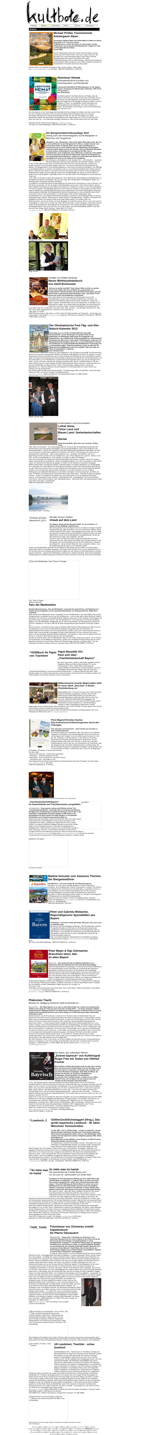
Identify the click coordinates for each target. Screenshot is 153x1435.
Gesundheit (34, 1432)
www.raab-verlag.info (35, 374)
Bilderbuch (57, 1430)
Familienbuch (75, 1430)
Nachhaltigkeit (43, 1430)
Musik (55, 1432)
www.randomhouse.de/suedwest (39, 1109)
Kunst (47, 1429)
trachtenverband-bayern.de (69, 833)
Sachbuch (53, 1429)
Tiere (51, 1430)
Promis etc (71, 1432)
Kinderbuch (66, 1430)
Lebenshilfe (92, 1430)
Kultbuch (41, 1429)
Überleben (42, 1432)
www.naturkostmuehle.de (59, 712)
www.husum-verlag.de (36, 1389)
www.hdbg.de (83, 1043)
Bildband (67, 1429)
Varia (86, 1432)
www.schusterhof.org (35, 990)
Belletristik (74, 1429)
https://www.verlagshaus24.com (39, 69)
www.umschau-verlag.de (36, 763)
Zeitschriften (63, 1432)
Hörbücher (92, 1432)
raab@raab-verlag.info (46, 376)
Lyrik (59, 1427)
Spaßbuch (84, 1430)
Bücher (42, 1427)
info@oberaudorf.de (39, 1302)
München (82, 1429)
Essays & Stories (80, 1427)
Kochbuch (34, 1430)
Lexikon (59, 1429)
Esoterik (49, 1432)
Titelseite (36, 1427)
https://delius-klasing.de (63, 123)
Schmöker (54, 1434)
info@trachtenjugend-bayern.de (39, 833)
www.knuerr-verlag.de (36, 210)
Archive (65, 1434)
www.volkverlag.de (53, 315)
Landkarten (79, 1432)
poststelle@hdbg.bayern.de (37, 1044)
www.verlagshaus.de (71, 900)
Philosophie (33, 1429)
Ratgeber (95, 1429)
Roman (64, 1427)
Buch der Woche (51, 1427)
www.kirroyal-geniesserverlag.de (78, 939)
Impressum (73, 1434)
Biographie (90, 1427)
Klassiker (71, 1427)
